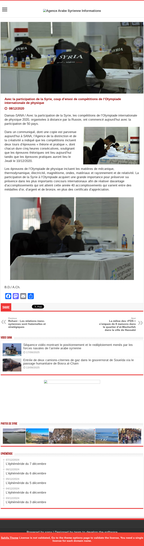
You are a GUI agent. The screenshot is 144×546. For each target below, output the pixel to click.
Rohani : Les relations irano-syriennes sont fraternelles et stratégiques (27, 322)
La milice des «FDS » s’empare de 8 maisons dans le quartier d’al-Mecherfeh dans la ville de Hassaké (117, 324)
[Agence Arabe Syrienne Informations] (72, 10)
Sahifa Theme (9, 537)
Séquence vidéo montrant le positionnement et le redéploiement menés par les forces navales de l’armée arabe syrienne (78, 346)
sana (48, 532)
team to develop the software (95, 532)
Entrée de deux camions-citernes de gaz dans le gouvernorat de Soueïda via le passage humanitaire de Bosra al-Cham (78, 361)
